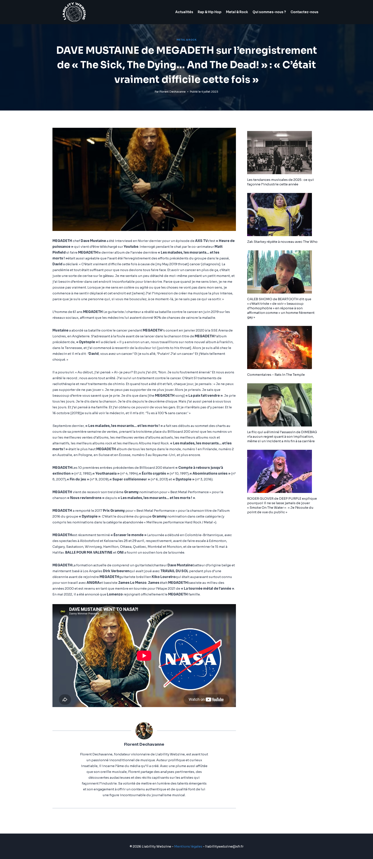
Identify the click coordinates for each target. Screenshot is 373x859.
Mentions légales (188, 846)
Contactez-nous (304, 12)
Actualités (184, 12)
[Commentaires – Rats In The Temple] (284, 347)
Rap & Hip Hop (209, 12)
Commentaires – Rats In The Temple (276, 375)
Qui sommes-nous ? (269, 12)
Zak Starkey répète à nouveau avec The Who (282, 242)
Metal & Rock (237, 12)
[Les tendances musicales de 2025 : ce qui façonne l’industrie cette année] (284, 152)
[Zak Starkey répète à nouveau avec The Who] (284, 214)
